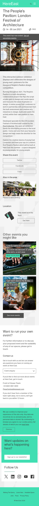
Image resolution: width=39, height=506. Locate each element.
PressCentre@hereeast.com (13, 389)
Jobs (12, 496)
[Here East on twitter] (6, 476)
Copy (19, 172)
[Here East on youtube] (26, 476)
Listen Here (19, 492)
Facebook (19, 166)
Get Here (26, 221)
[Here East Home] (11, 3)
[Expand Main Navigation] (34, 4)
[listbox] (19, 371)
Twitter (19, 160)
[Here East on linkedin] (13, 476)
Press (17, 496)
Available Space (29, 492)
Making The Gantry (9, 492)
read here (25, 424)
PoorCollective (8, 126)
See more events (13, 315)
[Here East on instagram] (19, 476)
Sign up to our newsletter (17, 457)
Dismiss (9, 429)
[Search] (31, 4)
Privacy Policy (24, 496)
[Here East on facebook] (32, 476)
